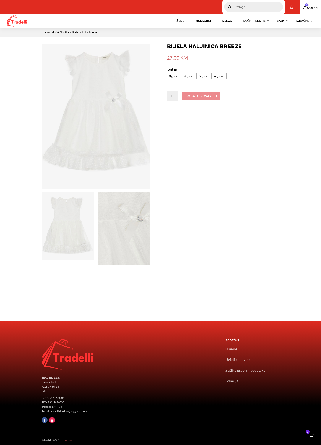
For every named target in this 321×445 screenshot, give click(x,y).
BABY (281, 21)
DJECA (227, 21)
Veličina (172, 69)
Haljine (65, 32)
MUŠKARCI (203, 21)
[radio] (174, 76)
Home (45, 32)
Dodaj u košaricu (201, 96)
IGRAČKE (302, 21)
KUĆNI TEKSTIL (254, 21)
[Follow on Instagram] (52, 420)
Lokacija (231, 381)
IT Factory (66, 440)
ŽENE (180, 21)
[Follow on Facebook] (45, 420)
